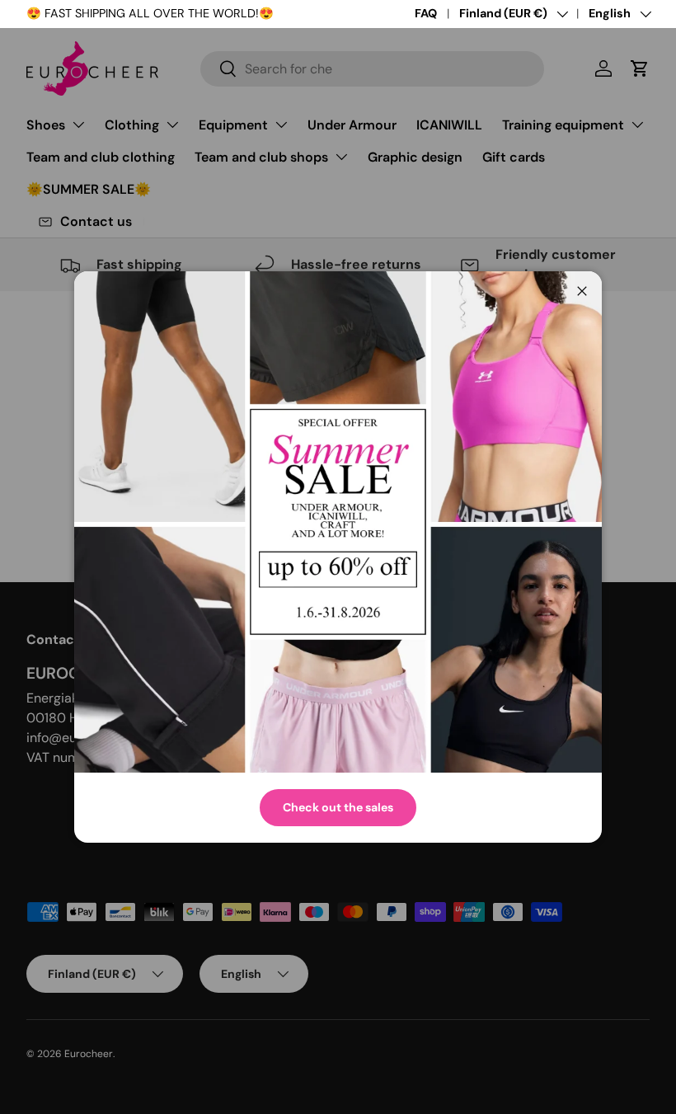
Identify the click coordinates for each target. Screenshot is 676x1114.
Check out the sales (338, 807)
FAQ (426, 13)
